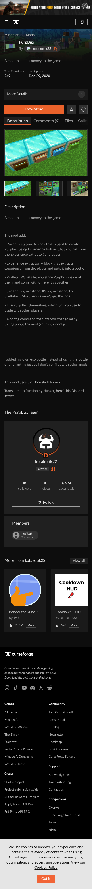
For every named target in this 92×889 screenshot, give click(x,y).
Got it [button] (45, 879)
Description (17, 121)
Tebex (52, 822)
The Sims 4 (12, 734)
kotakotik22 (46, 462)
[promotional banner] (46, 7)
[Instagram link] (7, 687)
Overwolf (55, 807)
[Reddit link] (49, 687)
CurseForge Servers (62, 756)
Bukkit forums (58, 749)
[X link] (41, 687)
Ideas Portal (57, 719)
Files (69, 121)
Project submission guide (21, 789)
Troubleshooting (60, 782)
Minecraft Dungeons (18, 756)
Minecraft (12, 35)
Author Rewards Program (21, 797)
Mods (30, 35)
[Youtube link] (24, 687)
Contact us (56, 789)
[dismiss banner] (85, 5)
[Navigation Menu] (6, 22)
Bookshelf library (46, 382)
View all (79, 561)
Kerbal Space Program (19, 749)
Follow (48, 502)
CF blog (54, 727)
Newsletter (56, 734)
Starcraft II (11, 742)
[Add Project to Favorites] (71, 109)
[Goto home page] (16, 21)
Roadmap (55, 742)
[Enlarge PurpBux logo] (10, 46)
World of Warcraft (17, 727)
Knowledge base (60, 775)
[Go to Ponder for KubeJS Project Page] (25, 600)
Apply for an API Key (18, 804)
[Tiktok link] (15, 687)
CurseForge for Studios (64, 815)
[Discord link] (32, 687)
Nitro (52, 830)
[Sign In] (81, 22)
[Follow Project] (83, 109)
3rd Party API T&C (17, 811)
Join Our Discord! (61, 712)
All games (10, 712)
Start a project (14, 782)
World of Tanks (14, 764)
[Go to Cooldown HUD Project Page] (71, 600)
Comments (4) (46, 121)
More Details (17, 94)
